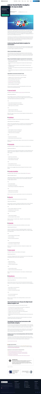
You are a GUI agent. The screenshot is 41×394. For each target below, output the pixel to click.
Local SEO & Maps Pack (17, 384)
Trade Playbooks (36, 383)
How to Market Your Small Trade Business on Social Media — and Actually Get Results (17, 353)
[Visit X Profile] (37, 392)
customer (9, 125)
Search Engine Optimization (17, 383)
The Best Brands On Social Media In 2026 (13, 354)
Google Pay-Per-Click (17, 385)
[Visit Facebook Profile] (35, 392)
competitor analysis (21, 92)
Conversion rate (10, 81)
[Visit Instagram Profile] (39, 392)
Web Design (16, 382)
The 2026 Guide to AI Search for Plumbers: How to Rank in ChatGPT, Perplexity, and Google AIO (19, 355)
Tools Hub (36, 384)
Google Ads (28, 173)
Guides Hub (36, 385)
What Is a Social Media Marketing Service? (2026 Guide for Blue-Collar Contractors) (17, 352)
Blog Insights (36, 382)
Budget (9, 308)
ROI (11, 60)
